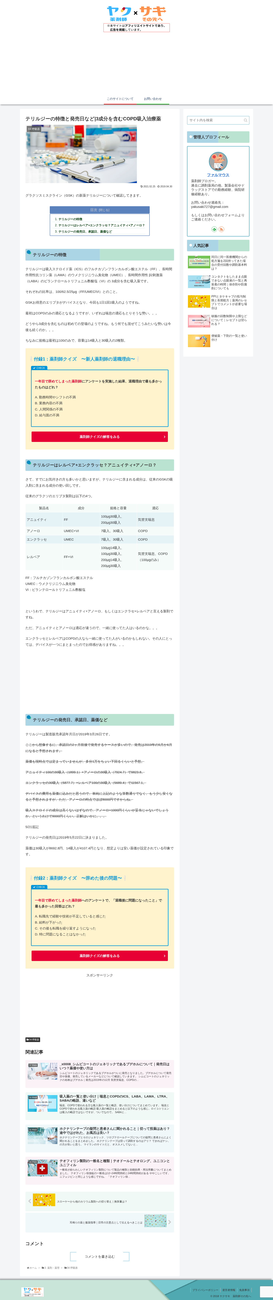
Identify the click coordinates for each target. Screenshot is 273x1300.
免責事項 (244, 1290)
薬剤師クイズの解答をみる (100, 437)
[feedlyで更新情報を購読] (214, 229)
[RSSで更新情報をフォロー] (221, 229)
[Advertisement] (136, 65)
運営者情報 (228, 1290)
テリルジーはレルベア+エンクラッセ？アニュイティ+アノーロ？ (101, 225)
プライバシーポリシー (205, 1290)
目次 (93, 210)
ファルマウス (218, 175)
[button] (245, 120)
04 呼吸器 (34, 1039)
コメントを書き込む (100, 1256)
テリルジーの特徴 (70, 219)
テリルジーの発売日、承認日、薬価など (85, 231)
